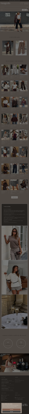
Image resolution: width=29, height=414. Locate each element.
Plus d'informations (4, 407)
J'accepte (11, 409)
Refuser (11, 411)
